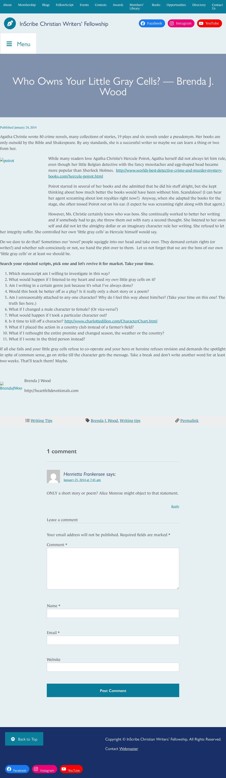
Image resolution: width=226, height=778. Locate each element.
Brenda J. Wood (104, 420)
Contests (100, 5)
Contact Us (217, 6)
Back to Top (27, 739)
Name (53, 606)
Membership (27, 5)
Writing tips (130, 420)
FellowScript (64, 5)
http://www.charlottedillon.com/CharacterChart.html (110, 321)
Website (53, 659)
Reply (175, 506)
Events (84, 5)
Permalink (189, 420)
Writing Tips (41, 420)
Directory (199, 5)
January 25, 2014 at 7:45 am (82, 480)
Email (53, 633)
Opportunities (176, 5)
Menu (22, 43)
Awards (118, 5)
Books (156, 5)
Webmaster (128, 748)
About (7, 5)
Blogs (45, 5)
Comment (57, 545)
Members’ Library (136, 6)
